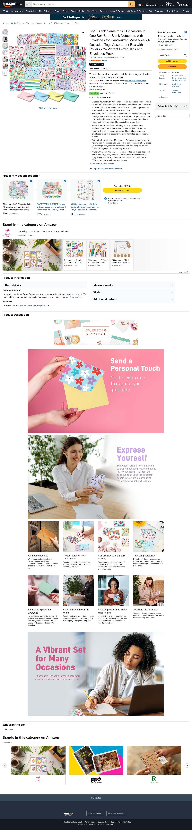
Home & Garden (117, 11)
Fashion (103, 11)
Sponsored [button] (182, 272)
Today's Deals (77, 11)
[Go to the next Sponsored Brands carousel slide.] (187, 765)
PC (150, 11)
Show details (113, 203)
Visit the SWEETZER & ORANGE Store (106, 57)
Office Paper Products (34, 23)
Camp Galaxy (177, 76)
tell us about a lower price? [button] (33, 306)
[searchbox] (80, 4)
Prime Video (91, 11)
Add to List (161, 116)
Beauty (186, 11)
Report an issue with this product (107, 169)
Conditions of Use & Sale (73, 822)
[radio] (5, 32)
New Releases (45, 11)
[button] (6, 11)
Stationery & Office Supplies (13, 23)
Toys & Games (173, 11)
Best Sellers (31, 11)
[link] (52, 190)
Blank (77, 23)
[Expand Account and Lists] (162, 5)
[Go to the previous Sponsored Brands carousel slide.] (5, 765)
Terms (111, 93)
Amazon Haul (17, 11)
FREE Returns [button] (164, 45)
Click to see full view (48, 108)
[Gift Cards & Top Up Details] (146, 11)
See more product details (102, 163)
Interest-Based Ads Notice (121, 822)
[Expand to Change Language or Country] (142, 5)
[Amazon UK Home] (69, 814)
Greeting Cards (67, 23)
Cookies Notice (103, 822)
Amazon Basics (61, 11)
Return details (76, 297)
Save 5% (94, 93)
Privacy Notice (90, 822)
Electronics (159, 11)
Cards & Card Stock (51, 23)
